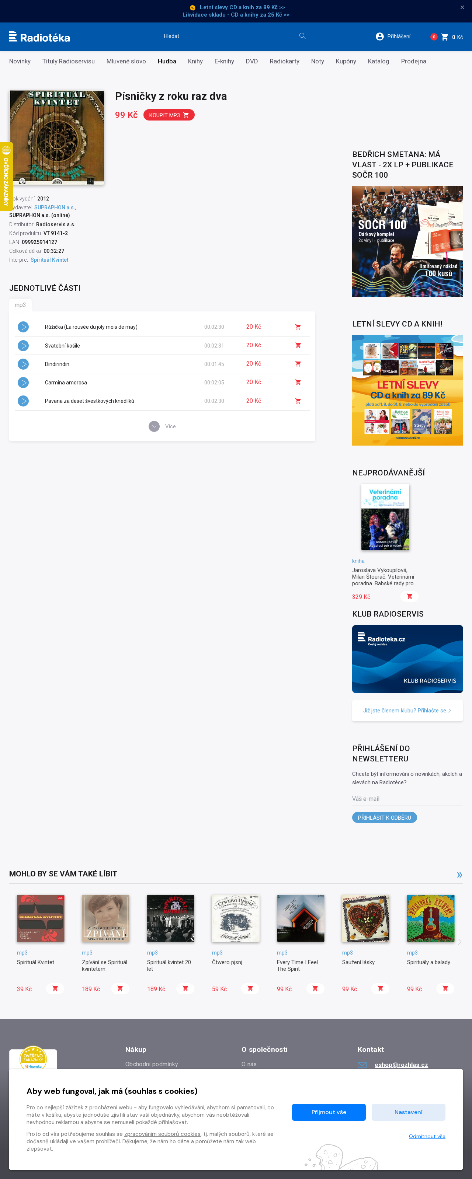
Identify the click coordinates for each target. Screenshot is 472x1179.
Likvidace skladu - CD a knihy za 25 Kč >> (236, 14)
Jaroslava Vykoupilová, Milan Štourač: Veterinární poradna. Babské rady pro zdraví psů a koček (383, 580)
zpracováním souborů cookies (162, 1134)
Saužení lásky (358, 962)
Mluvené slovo (126, 61)
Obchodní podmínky (151, 1064)
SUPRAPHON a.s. (54, 207)
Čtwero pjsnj (227, 962)
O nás (249, 1064)
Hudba (167, 61)
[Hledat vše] (302, 36)
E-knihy (224, 61)
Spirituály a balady (428, 962)
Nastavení (409, 1112)
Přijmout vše (329, 1112)
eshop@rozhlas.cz (401, 1064)
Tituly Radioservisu (68, 61)
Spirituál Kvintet (35, 962)
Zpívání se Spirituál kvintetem (104, 965)
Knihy (195, 61)
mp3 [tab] (20, 304)
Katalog (378, 61)
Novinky (20, 61)
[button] (397, 36)
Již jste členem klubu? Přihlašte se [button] (405, 710)
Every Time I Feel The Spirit (297, 965)
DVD (252, 61)
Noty (317, 61)
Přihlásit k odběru (384, 818)
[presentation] (460, 942)
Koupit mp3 (164, 115)
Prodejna (413, 61)
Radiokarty (284, 61)
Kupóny (346, 61)
